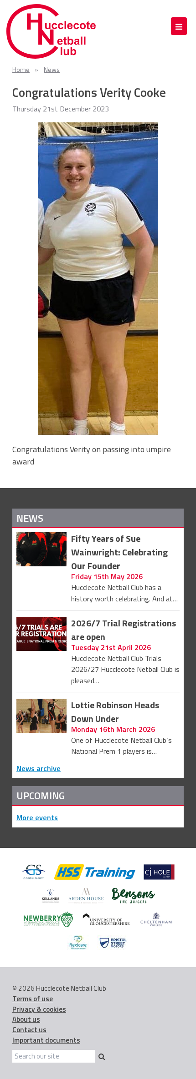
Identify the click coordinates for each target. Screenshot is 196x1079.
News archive (38, 768)
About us (26, 1019)
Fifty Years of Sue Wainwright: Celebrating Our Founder (119, 552)
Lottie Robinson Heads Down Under (115, 712)
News (52, 70)
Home (21, 70)
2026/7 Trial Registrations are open (123, 630)
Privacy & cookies (39, 1009)
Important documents (46, 1040)
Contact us (29, 1029)
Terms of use (32, 998)
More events (37, 817)
